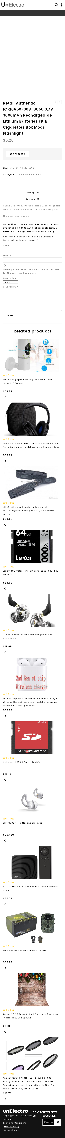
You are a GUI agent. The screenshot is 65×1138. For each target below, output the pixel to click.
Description (32, 192)
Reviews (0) (32, 199)
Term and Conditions (15, 1123)
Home (11, 18)
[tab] (32, 192)
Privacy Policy (11, 1126)
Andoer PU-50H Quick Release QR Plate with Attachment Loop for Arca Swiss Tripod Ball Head (60, 102)
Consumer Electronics (36, 18)
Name (7, 245)
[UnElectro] (12, 4)
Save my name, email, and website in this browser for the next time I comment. (31, 271)
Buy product (17, 154)
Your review (10, 287)
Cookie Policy (11, 1130)
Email (7, 255)
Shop (19, 18)
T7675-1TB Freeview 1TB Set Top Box (55, 102)
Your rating (9, 278)
